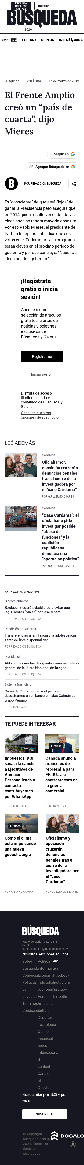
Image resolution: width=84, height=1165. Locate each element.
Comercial (30, 975)
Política (34, 81)
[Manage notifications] (73, 1144)
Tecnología (47, 1024)
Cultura (29, 40)
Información (48, 968)
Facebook (61, 975)
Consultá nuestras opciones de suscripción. (41, 415)
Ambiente (9, 40)
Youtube (60, 989)
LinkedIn (60, 996)
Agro (42, 996)
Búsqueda (12, 81)
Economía (46, 975)
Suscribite (45, 1114)
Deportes (45, 1017)
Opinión (47, 40)
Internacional (48, 1052)
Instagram (61, 982)
